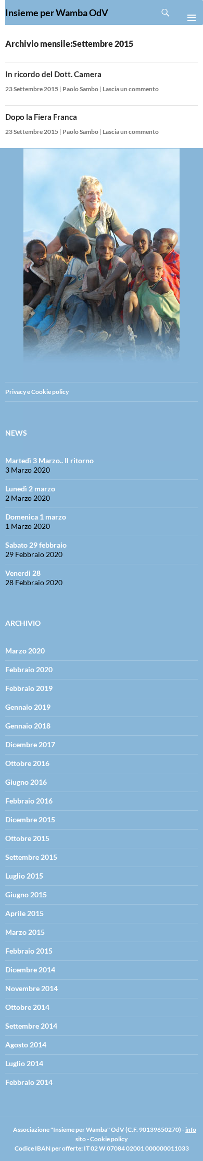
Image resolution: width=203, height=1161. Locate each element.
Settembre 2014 (31, 1025)
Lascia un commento (131, 89)
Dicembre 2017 (30, 744)
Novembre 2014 (31, 988)
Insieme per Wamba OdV (56, 12)
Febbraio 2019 (29, 688)
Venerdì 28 (23, 573)
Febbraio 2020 (29, 669)
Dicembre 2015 (30, 819)
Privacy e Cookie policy (37, 392)
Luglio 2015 (24, 875)
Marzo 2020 (25, 650)
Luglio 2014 (24, 1063)
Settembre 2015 (31, 857)
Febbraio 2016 (29, 800)
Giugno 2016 (26, 781)
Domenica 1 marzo (35, 516)
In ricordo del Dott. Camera (53, 74)
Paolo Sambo (80, 89)
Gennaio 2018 (27, 725)
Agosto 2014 (25, 1044)
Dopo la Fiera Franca (41, 116)
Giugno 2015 (26, 894)
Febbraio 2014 (29, 1082)
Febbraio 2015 (29, 950)
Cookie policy (109, 1139)
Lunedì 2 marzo (30, 488)
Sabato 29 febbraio (36, 544)
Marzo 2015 (25, 932)
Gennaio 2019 (27, 706)
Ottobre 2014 (27, 1007)
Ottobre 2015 (27, 838)
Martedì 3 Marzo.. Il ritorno (49, 460)
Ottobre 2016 (27, 763)
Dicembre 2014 (30, 969)
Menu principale (187, 12)
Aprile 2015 (24, 913)
